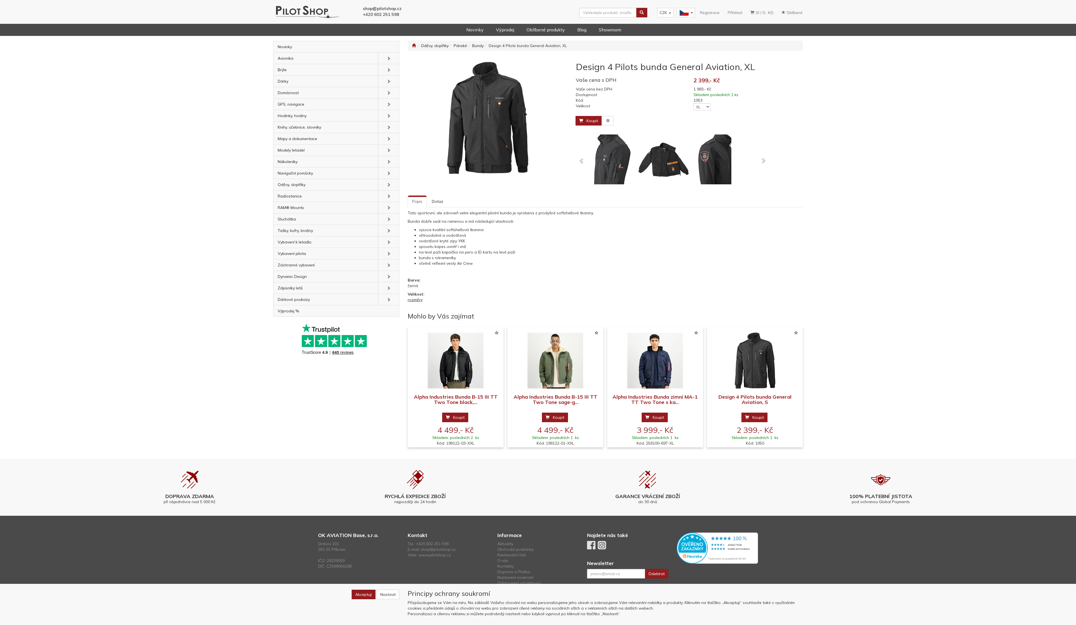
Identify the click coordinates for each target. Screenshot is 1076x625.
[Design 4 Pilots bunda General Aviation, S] (755, 360)
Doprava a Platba (513, 571)
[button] (388, 58)
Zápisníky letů (290, 288)
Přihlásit (735, 12)
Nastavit (388, 594)
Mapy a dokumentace (297, 138)
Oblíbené (794, 12)
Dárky (283, 81)
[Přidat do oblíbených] (608, 121)
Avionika (285, 58)
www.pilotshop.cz (434, 554)
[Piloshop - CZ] (685, 13)
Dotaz (437, 201)
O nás (502, 560)
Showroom (610, 29)
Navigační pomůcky (295, 173)
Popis (417, 201)
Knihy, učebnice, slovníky (299, 127)
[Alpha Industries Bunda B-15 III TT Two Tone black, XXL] (456, 360)
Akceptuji (363, 594)
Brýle (282, 69)
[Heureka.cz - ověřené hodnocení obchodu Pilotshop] (717, 547)
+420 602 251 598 (381, 14)
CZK (663, 12)
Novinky (475, 29)
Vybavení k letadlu (294, 242)
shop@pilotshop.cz (382, 8)
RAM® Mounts (291, 207)
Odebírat (656, 573)
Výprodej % (288, 310)
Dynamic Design (292, 276)
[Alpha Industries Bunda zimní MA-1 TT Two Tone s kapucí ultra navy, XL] (655, 360)
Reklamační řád (511, 554)
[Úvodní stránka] (414, 45)
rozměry (415, 299)
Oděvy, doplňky (291, 184)
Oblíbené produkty (546, 29)
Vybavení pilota (292, 253)
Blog (581, 29)
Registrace (710, 12)
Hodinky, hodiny (292, 115)
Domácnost (288, 92)
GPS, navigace (291, 104)
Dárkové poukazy (294, 299)
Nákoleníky (288, 161)
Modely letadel (291, 150)
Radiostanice (290, 196)
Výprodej (505, 29)
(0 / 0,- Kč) (763, 12)
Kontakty (505, 566)
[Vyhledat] (641, 12)
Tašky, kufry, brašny (295, 230)
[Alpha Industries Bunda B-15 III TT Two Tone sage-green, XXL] (555, 360)
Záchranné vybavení (296, 265)
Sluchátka (287, 219)
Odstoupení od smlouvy (519, 582)
